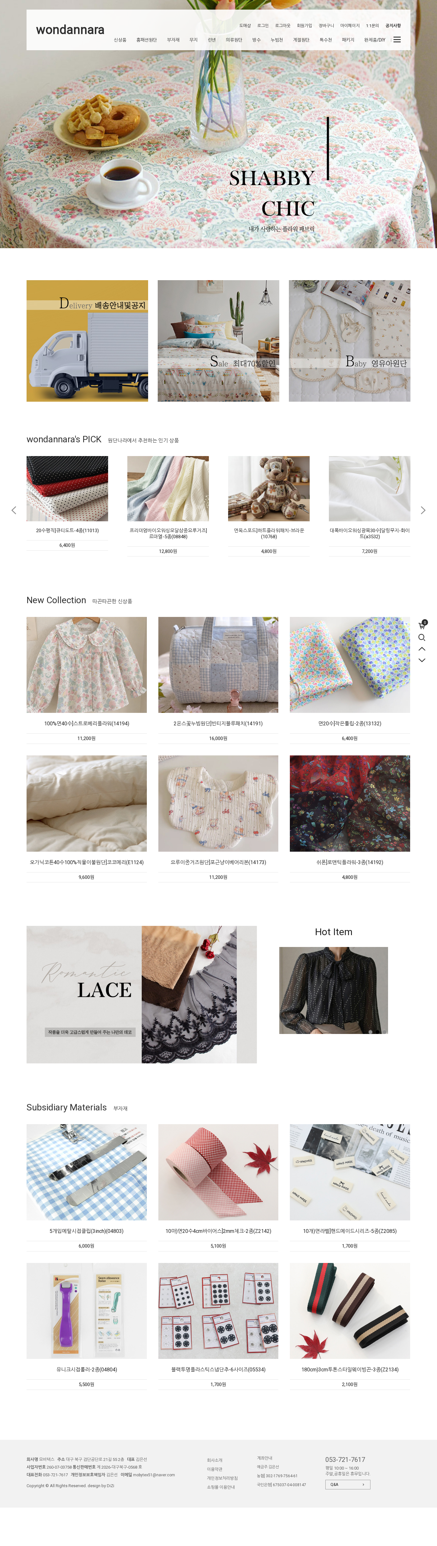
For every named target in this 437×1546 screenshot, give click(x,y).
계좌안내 (264, 1458)
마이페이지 (350, 25)
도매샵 (245, 25)
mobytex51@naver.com (154, 1475)
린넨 (212, 40)
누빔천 (277, 40)
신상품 (120, 40)
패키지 (348, 40)
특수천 (326, 40)
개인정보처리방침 (222, 1478)
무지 (193, 40)
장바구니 (326, 25)
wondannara (70, 30)
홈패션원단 (146, 40)
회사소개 (214, 1460)
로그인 (263, 25)
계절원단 (301, 40)
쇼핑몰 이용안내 (221, 1487)
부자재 (173, 40)
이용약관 (214, 1469)
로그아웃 (282, 25)
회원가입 (304, 25)
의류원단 (234, 40)
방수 (256, 40)
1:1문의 (372, 25)
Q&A (334, 1484)
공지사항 (393, 25)
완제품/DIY (374, 40)
